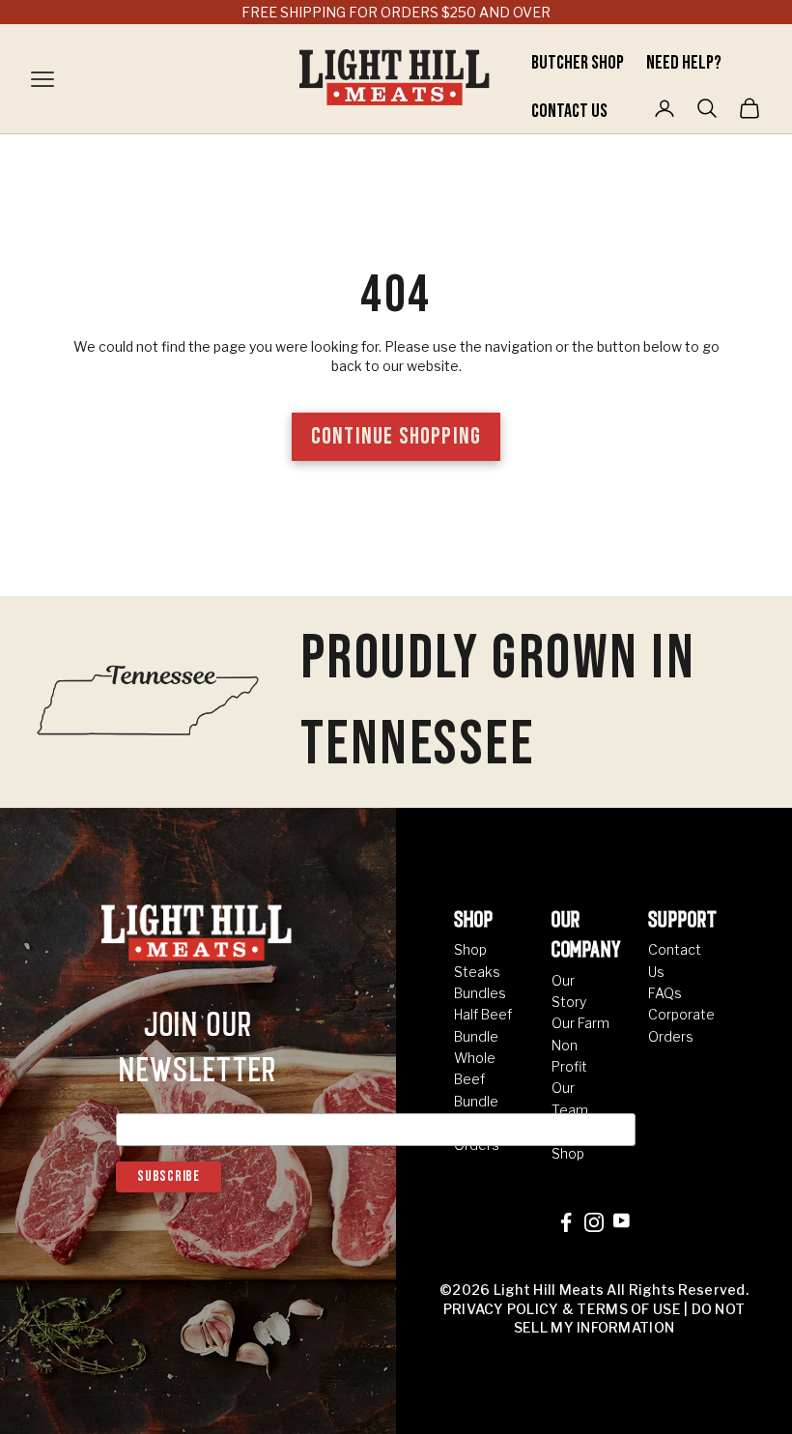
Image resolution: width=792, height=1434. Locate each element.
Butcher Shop (579, 62)
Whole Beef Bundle (476, 1079)
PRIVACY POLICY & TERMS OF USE (562, 1309)
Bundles (480, 993)
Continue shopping (396, 436)
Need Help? (683, 62)
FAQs (665, 993)
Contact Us (569, 111)
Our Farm (580, 1023)
